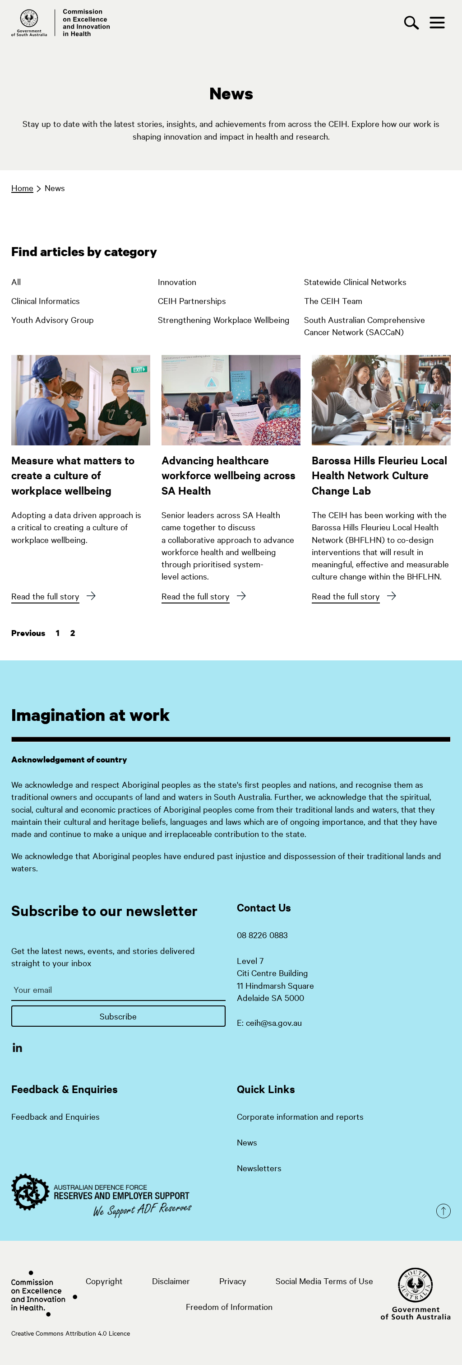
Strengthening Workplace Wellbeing (224, 319)
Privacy (232, 1280)
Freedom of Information (229, 1306)
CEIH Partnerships (192, 300)
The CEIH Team (333, 300)
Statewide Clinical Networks (355, 281)
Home (22, 187)
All (16, 281)
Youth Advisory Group (52, 319)
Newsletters (259, 1167)
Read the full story (45, 595)
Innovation (177, 281)
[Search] (414, 23)
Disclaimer (171, 1280)
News (55, 187)
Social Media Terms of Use (324, 1280)
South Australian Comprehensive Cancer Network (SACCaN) (364, 323)
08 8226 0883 (262, 934)
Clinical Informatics (45, 300)
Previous (28, 633)
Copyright (104, 1280)
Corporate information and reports (300, 1116)
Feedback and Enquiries (55, 1116)
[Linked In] (17, 1047)
